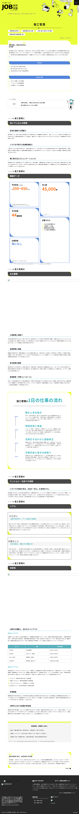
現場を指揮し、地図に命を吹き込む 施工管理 (33, 102)
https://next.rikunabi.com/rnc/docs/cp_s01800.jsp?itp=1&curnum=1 (27, 741)
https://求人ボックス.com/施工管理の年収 (45, 263)
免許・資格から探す (38, 802)
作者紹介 (67, 768)
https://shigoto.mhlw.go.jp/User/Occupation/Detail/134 (25, 263)
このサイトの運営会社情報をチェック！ (67, 792)
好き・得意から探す (38, 800)
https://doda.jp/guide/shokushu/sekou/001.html (47, 741)
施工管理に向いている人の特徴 (29, 105)
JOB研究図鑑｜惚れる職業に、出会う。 (65, 0)
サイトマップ (75, 812)
